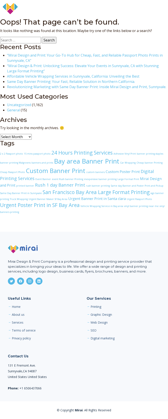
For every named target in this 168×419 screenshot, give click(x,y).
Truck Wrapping (19, 199)
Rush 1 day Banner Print (60, 185)
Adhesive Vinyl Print (125, 153)
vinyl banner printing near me (141, 206)
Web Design (99, 322)
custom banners (95, 172)
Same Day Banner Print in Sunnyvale (21, 193)
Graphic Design (101, 314)
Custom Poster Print (123, 171)
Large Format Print (128, 179)
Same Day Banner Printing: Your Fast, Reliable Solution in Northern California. (71, 81)
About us (18, 314)
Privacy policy (21, 338)
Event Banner (43, 179)
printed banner (25, 185)
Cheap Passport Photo (12, 172)
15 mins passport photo (37, 153)
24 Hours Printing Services (82, 152)
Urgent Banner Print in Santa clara (97, 198)
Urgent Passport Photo (139, 199)
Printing (96, 306)
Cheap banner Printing (149, 162)
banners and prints (42, 162)
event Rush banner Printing (67, 179)
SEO (93, 330)
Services (17, 322)
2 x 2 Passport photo (11, 153)
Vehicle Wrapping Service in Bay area (101, 206)
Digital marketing (103, 338)
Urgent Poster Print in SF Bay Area (40, 205)
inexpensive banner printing (100, 179)
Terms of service (24, 330)
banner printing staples (150, 153)
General (13, 110)
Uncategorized (19, 104)
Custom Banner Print (55, 170)
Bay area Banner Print (86, 161)
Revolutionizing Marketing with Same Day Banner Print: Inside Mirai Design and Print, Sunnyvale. (86, 86)
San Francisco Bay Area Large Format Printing (96, 192)
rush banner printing (98, 185)
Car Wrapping (128, 162)
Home (16, 306)
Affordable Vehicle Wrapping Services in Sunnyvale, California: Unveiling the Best (73, 76)
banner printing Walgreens (15, 162)
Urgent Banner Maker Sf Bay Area (48, 199)
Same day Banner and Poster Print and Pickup (137, 185)
